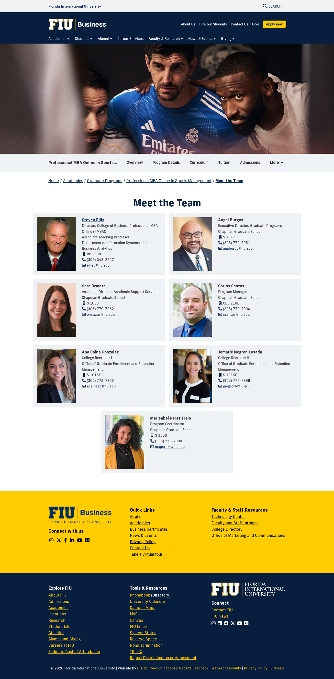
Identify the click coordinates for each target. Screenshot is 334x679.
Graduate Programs (104, 180)
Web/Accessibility (226, 668)
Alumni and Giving (64, 638)
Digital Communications (156, 668)
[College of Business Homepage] (77, 24)
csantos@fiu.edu (236, 314)
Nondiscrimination (146, 645)
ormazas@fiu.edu (101, 314)
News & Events (143, 535)
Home (53, 180)
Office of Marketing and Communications (248, 535)
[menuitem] (59, 39)
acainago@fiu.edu (101, 386)
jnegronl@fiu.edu (236, 386)
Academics (73, 180)
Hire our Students (213, 24)
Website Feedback (193, 668)
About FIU (57, 595)
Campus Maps (142, 607)
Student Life (59, 626)
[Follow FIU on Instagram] (215, 623)
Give (255, 24)
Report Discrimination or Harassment (163, 657)
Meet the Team (229, 180)
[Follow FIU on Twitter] (233, 623)
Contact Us (239, 24)
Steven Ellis (93, 219)
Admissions (58, 601)
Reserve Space (143, 638)
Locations (57, 613)
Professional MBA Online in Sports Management (85, 162)
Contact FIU (222, 610)
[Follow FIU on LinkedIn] (221, 623)
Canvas (136, 620)
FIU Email (138, 626)
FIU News (220, 616)
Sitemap (277, 668)
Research (56, 620)
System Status (143, 632)
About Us (188, 24)
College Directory (227, 529)
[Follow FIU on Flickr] (247, 623)
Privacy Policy (143, 541)
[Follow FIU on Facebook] (227, 623)
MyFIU (135, 613)
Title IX (136, 651)
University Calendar (147, 601)
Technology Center (228, 516)
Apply (135, 516)
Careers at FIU (61, 645)
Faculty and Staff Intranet (235, 522)
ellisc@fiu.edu (98, 265)
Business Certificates (149, 529)
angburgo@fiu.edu (238, 248)
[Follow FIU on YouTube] (240, 623)
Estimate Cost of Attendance (74, 651)
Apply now (274, 24)
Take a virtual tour (146, 554)
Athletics (56, 632)
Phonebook (140, 595)
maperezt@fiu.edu (170, 447)
